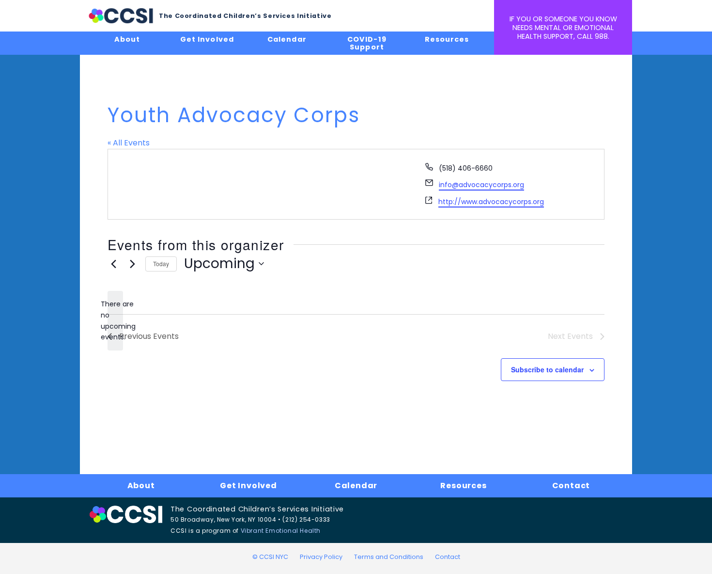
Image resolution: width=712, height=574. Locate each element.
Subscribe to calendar (547, 369)
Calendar (286, 39)
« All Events (129, 142)
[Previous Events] (113, 264)
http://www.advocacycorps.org (491, 202)
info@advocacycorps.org (481, 185)
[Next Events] (132, 264)
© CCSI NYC (270, 557)
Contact (571, 485)
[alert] (115, 321)
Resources (447, 39)
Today (161, 263)
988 (601, 36)
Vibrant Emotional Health (281, 530)
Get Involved (206, 39)
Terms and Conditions (388, 557)
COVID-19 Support (366, 43)
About (127, 39)
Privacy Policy (321, 557)
